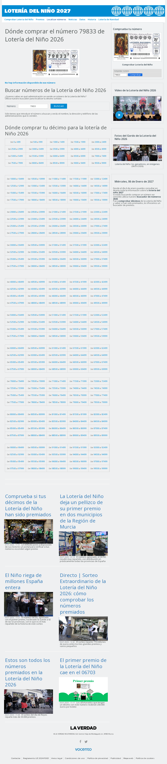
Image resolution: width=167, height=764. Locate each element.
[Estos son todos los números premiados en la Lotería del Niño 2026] (29, 701)
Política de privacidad (97, 758)
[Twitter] (86, 741)
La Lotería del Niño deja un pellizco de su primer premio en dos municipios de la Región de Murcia (82, 511)
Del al (15, 141)
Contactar (15, 758)
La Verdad (83, 728)
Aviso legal (56, 758)
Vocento (83, 749)
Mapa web (128, 758)
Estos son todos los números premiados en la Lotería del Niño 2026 (27, 672)
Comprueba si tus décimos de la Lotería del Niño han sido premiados (28, 505)
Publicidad (116, 758)
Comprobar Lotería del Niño (137, 64)
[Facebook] (80, 741)
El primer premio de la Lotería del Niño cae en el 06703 (83, 666)
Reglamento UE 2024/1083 (36, 758)
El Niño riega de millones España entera (24, 581)
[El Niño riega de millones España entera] (29, 604)
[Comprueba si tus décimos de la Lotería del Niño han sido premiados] (29, 531)
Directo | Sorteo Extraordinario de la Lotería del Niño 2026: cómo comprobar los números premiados (83, 593)
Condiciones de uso (75, 758)
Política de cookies (145, 758)
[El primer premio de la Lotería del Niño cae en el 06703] (84, 689)
